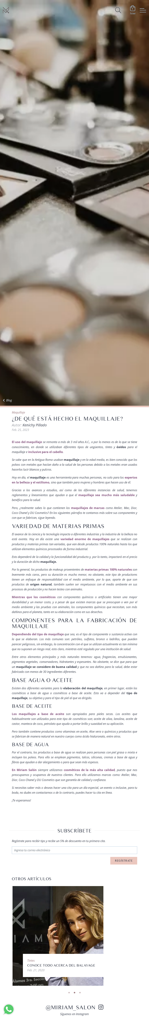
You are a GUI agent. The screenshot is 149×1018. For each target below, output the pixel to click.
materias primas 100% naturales (108, 570)
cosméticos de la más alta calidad (89, 770)
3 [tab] (80, 993)
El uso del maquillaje (27, 442)
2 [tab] (74, 993)
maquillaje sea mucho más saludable (106, 495)
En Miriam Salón (24, 770)
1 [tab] (69, 993)
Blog (9, 400)
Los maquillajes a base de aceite (38, 714)
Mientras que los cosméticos (34, 597)
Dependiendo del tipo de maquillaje (38, 634)
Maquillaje (18, 412)
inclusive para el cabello (45, 452)
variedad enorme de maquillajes (85, 539)
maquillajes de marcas (88, 508)
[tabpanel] (74, 936)
